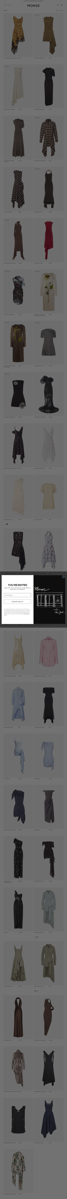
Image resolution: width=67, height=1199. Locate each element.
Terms (5, 614)
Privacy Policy (26, 613)
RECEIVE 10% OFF (17, 601)
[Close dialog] (64, 577)
